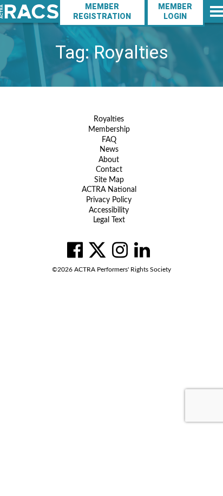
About (109, 160)
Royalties (109, 119)
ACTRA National (109, 190)
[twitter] (97, 250)
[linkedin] (142, 250)
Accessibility (109, 210)
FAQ (109, 140)
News (109, 149)
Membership (109, 129)
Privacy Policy (109, 200)
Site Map (109, 180)
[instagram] (120, 250)
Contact (109, 169)
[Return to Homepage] (29, 11)
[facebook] (75, 250)
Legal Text (109, 220)
